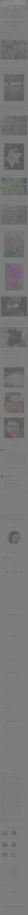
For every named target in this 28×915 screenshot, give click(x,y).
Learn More (12, 7)
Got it (17, 7)
